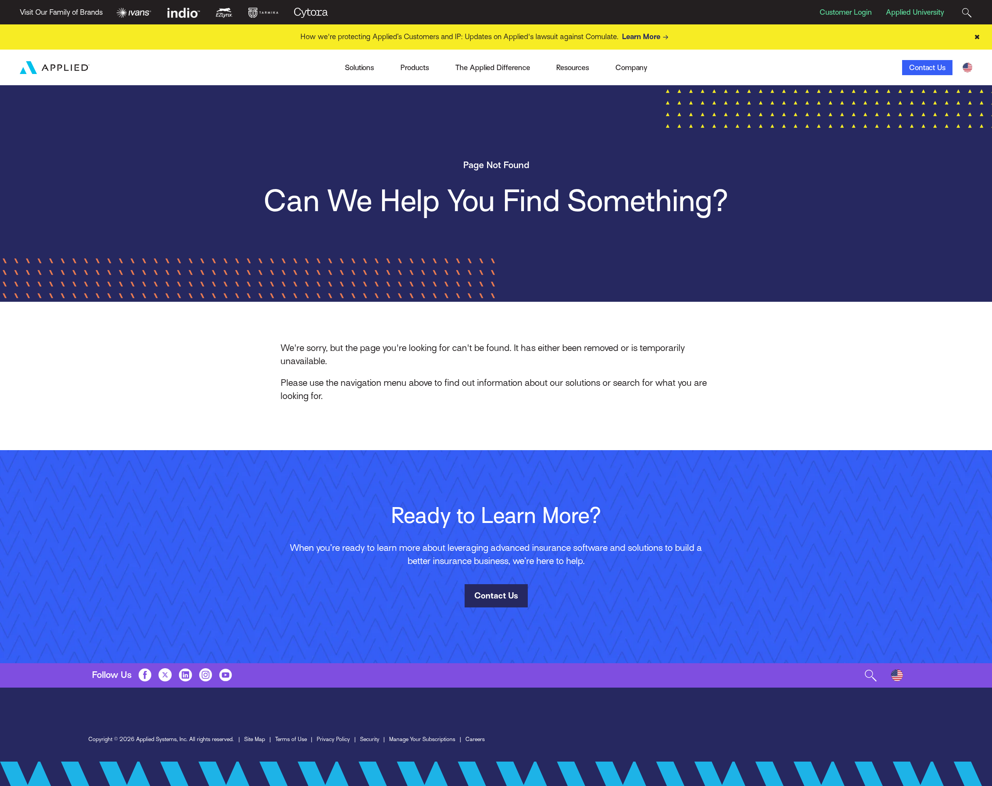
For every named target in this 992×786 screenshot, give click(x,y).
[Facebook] (145, 674)
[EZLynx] (224, 12)
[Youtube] (225, 674)
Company (631, 68)
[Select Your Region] (967, 67)
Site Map (254, 739)
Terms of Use (291, 739)
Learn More (641, 37)
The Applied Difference (492, 68)
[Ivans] (134, 12)
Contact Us (927, 68)
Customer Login (846, 12)
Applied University (915, 12)
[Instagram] (206, 674)
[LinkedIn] (185, 674)
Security (369, 739)
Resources (572, 68)
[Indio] (183, 12)
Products (414, 68)
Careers (475, 739)
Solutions (359, 68)
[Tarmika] (263, 12)
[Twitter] (165, 674)
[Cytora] (311, 12)
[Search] (966, 12)
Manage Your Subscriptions (422, 739)
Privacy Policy (333, 739)
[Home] (55, 67)
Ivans (219, 64)
